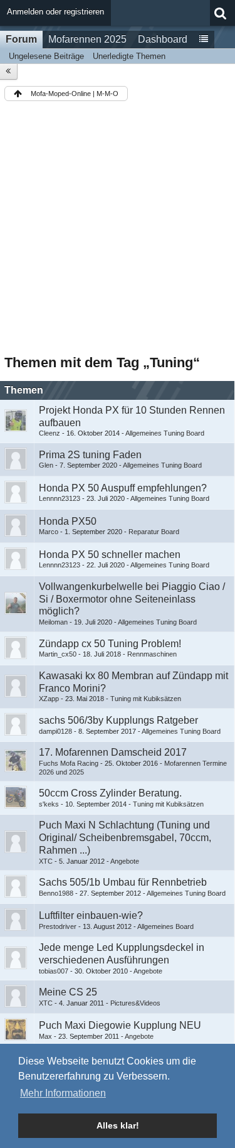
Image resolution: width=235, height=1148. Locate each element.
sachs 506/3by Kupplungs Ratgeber (118, 720)
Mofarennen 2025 (87, 39)
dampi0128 (55, 731)
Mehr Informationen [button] (63, 1093)
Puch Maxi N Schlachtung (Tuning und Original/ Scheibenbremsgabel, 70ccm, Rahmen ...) (125, 838)
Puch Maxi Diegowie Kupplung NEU (120, 1025)
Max (45, 1036)
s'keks (49, 804)
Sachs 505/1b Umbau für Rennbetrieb (123, 882)
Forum (21, 39)
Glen (46, 465)
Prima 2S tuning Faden (90, 454)
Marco (48, 531)
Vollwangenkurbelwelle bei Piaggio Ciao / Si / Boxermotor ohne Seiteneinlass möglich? (132, 599)
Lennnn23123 (59, 498)
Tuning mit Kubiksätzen (145, 698)
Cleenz (49, 433)
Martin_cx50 (57, 654)
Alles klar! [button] (118, 1125)
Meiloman (53, 622)
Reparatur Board (153, 531)
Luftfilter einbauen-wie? (91, 915)
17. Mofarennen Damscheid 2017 (113, 752)
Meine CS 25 (68, 992)
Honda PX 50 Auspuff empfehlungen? (123, 488)
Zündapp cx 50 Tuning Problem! (110, 643)
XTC (46, 861)
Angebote (124, 861)
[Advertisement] (117, 230)
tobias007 (53, 971)
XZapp (49, 698)
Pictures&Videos (135, 1003)
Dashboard (162, 39)
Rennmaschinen (152, 654)
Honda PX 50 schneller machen (109, 554)
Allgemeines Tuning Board (164, 433)
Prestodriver (57, 926)
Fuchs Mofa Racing (68, 763)
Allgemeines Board (165, 926)
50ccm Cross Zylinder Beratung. (110, 793)
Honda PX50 (68, 521)
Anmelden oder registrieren (55, 11)
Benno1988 (56, 893)
